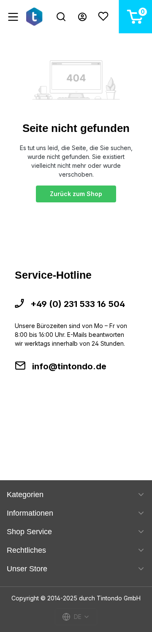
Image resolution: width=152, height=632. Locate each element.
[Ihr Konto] (82, 16)
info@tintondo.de (69, 366)
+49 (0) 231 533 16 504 (77, 304)
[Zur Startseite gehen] (35, 17)
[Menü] (13, 17)
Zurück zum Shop (76, 193)
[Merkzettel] (103, 16)
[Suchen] (61, 16)
